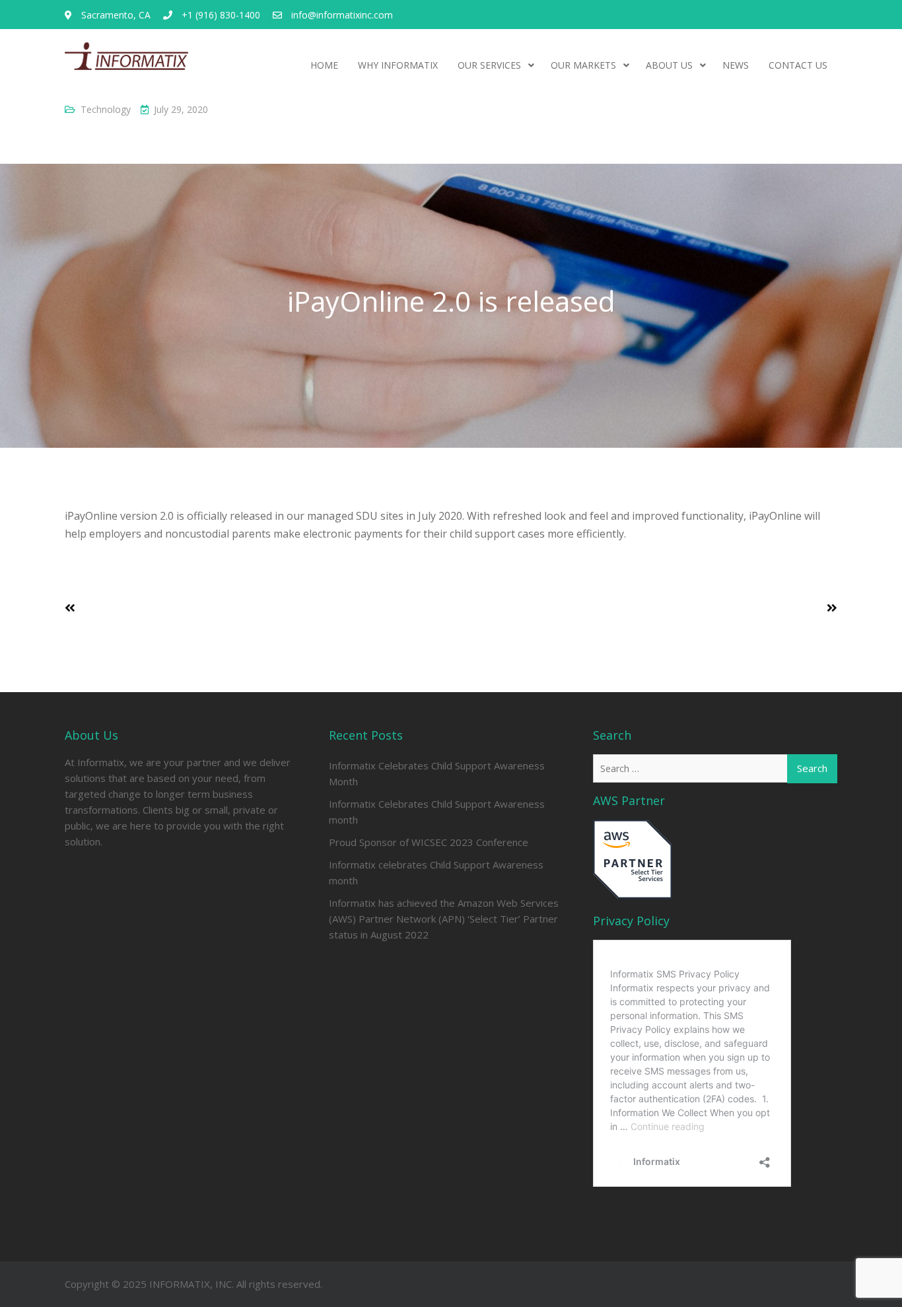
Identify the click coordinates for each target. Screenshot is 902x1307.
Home (324, 65)
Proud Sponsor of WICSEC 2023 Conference (428, 842)
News (735, 65)
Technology (106, 109)
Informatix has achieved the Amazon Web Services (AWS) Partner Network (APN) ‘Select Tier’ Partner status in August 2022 (444, 918)
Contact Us (798, 65)
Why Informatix (398, 65)
